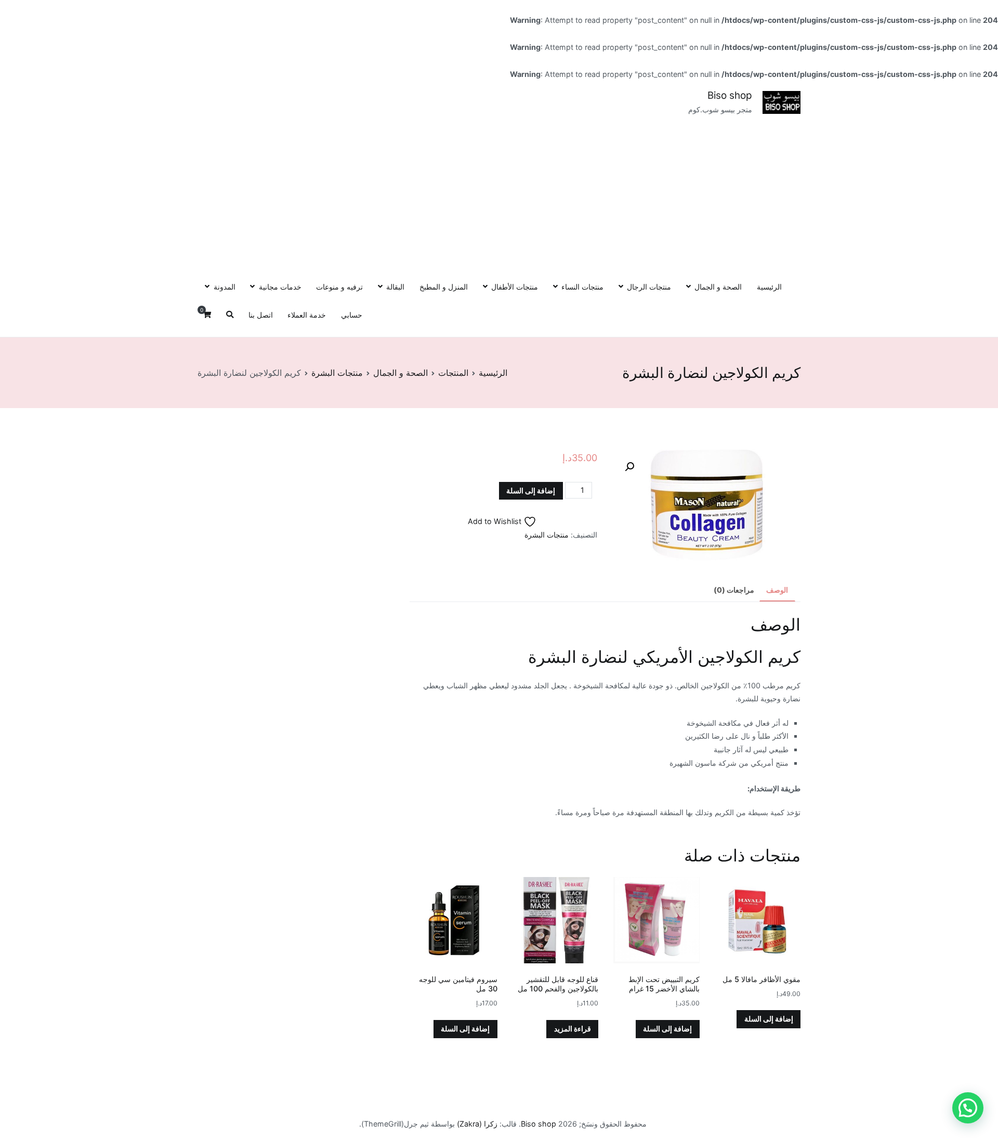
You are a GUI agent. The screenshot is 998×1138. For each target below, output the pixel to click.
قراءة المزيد (572, 1028)
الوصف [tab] (777, 589)
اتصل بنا (260, 314)
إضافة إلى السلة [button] (768, 1018)
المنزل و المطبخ (443, 286)
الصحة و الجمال (718, 286)
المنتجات (453, 373)
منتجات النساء (582, 286)
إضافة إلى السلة (530, 490)
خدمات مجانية (280, 286)
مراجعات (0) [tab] (734, 589)
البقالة (395, 286)
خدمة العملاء (306, 314)
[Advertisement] (499, 194)
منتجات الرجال (649, 286)
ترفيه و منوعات (339, 286)
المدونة (224, 286)
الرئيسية (769, 286)
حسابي (351, 314)
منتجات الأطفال (514, 286)
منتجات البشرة (337, 373)
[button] (629, 466)
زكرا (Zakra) (477, 1123)
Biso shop (729, 95)
